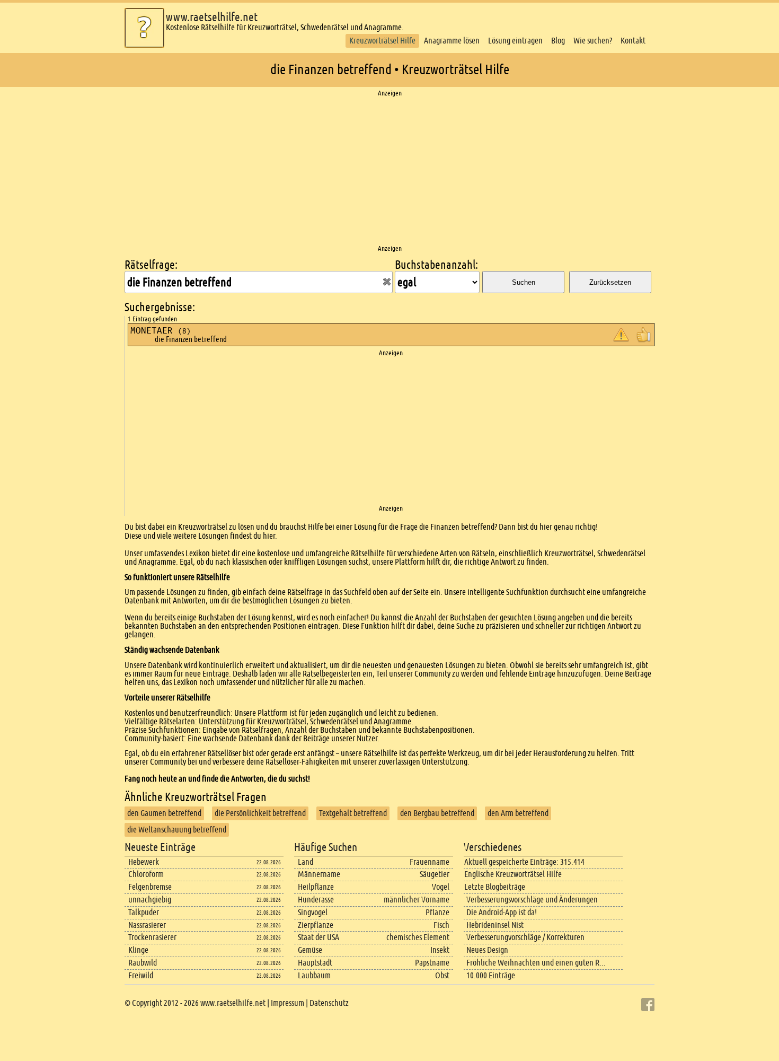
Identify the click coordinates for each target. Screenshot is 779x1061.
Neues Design (487, 949)
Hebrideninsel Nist (495, 925)
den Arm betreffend (518, 813)
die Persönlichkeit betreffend (260, 813)
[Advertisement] (389, 171)
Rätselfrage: (151, 265)
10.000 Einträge (490, 975)
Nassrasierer (147, 925)
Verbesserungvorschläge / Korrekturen (525, 937)
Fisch (441, 925)
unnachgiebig (149, 899)
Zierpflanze (315, 925)
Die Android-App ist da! (501, 912)
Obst (442, 975)
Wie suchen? (592, 40)
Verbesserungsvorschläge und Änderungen (532, 899)
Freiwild (140, 975)
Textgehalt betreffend (353, 813)
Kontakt (633, 40)
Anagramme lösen (452, 40)
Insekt (439, 949)
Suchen (523, 282)
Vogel (440, 886)
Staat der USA (318, 937)
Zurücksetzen (610, 282)
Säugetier (434, 874)
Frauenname (429, 861)
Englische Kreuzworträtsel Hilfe (513, 874)
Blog (558, 40)
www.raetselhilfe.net (212, 17)
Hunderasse (316, 899)
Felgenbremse (150, 886)
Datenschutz (329, 1003)
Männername (319, 874)
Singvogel (312, 912)
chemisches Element (417, 937)
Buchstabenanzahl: (436, 265)
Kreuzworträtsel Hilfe (382, 40)
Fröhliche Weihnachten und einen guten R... (536, 962)
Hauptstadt (315, 962)
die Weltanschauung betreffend (176, 829)
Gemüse (310, 949)
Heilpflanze (316, 886)
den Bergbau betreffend (437, 813)
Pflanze (437, 912)
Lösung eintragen (515, 40)
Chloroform (146, 874)
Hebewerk (143, 861)
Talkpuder (143, 912)
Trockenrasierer (152, 937)
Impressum (287, 1003)
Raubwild (142, 962)
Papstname (432, 962)
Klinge (138, 949)
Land (305, 861)
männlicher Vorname (416, 899)
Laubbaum (314, 975)
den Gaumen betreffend (164, 813)
